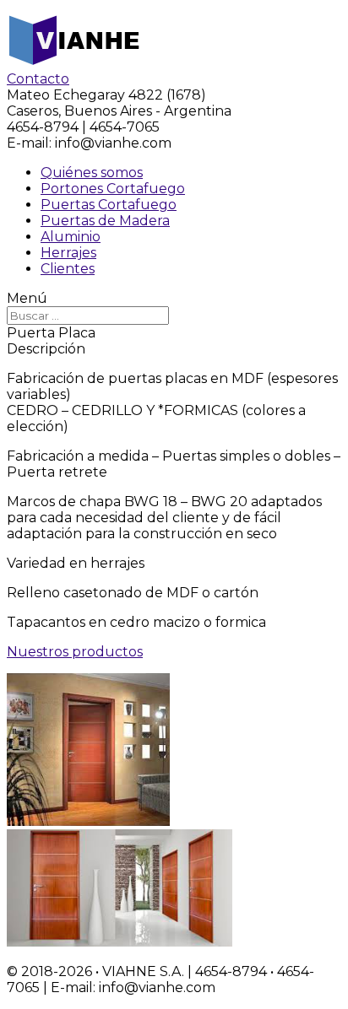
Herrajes (68, 253)
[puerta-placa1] (88, 821)
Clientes (68, 269)
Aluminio (71, 237)
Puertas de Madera (105, 221)
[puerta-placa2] (119, 942)
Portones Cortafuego (113, 189)
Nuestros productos (75, 652)
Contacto (38, 79)
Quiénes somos (92, 173)
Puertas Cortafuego (109, 205)
